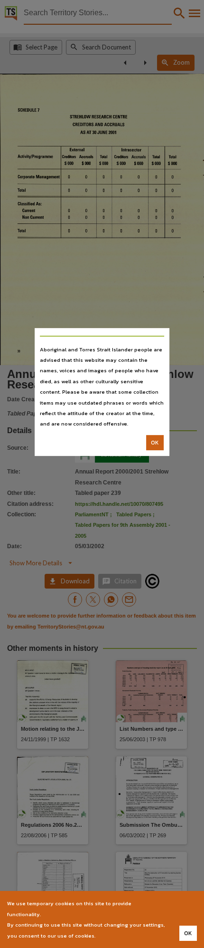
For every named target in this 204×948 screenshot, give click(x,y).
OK (155, 442)
